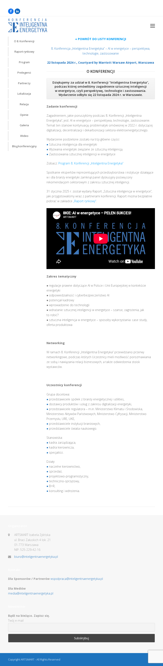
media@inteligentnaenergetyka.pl (30, 593)
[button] (152, 25)
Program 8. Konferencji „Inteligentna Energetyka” (90, 163)
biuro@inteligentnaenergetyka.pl (36, 557)
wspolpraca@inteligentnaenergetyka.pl (77, 579)
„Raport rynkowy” (84, 201)
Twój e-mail (16, 620)
